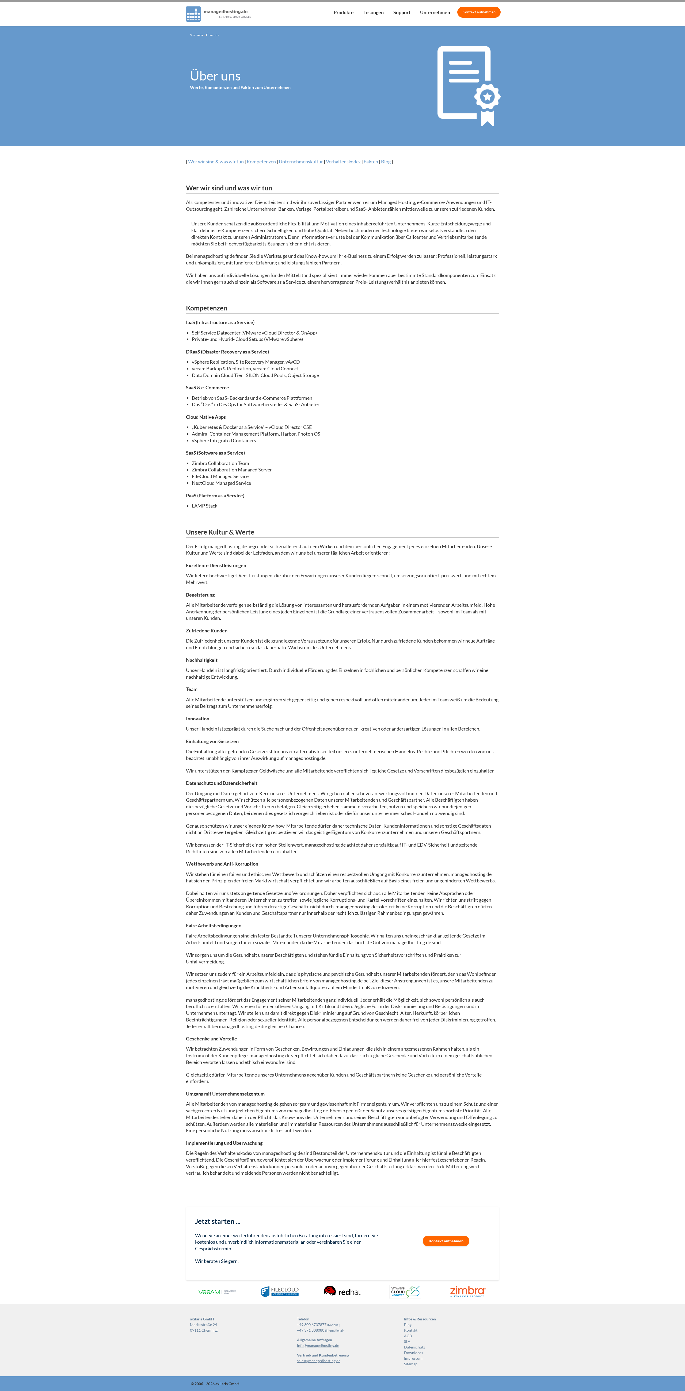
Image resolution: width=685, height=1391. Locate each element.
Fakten (371, 161)
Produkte (344, 12)
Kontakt (479, 12)
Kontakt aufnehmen (446, 1241)
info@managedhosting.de (318, 1345)
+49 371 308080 (310, 1330)
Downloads (413, 1352)
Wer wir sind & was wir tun (216, 161)
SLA (407, 1341)
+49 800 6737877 (311, 1324)
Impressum (413, 1358)
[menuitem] (344, 14)
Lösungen (373, 12)
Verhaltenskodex (343, 161)
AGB (408, 1336)
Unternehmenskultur (301, 161)
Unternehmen (435, 12)
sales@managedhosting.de (318, 1360)
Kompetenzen (261, 161)
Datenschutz (414, 1347)
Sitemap (410, 1364)
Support (401, 12)
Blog (386, 161)
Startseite (196, 35)
